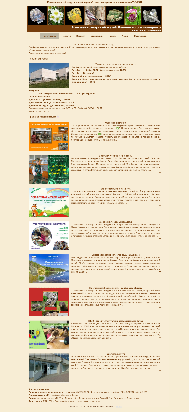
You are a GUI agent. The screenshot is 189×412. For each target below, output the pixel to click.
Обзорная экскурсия (115, 123)
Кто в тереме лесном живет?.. (116, 189)
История (80, 36)
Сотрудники (140, 36)
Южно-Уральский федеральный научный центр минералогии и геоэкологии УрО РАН (94, 2)
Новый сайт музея (38, 59)
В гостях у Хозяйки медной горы (116, 156)
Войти (119, 407)
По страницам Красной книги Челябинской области (115, 288)
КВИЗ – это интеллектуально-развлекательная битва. (115, 321)
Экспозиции (97, 36)
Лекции (112, 36)
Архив (125, 36)
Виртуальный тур (116, 354)
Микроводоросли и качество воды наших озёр (116, 255)
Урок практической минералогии (116, 222)
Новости (66, 36)
